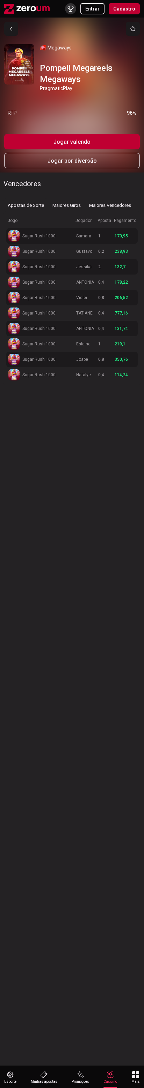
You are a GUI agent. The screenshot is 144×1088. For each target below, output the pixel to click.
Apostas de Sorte (26, 205)
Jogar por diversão (72, 160)
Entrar (92, 9)
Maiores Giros (66, 205)
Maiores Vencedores (110, 205)
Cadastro (124, 9)
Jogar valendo (72, 141)
